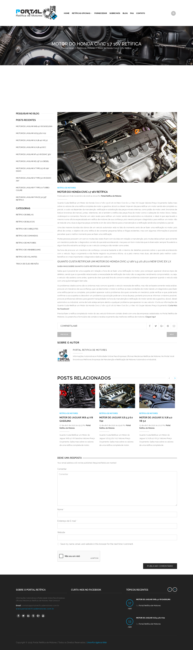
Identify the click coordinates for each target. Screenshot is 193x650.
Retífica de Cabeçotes (27, 229)
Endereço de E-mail (67, 521)
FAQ (132, 13)
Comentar (62, 469)
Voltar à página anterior (165, 45)
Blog (125, 13)
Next (172, 334)
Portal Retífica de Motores (111, 196)
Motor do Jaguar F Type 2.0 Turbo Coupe (32, 189)
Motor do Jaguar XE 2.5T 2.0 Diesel (32, 161)
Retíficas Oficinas (81, 13)
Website (61, 532)
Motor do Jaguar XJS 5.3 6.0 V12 (31, 133)
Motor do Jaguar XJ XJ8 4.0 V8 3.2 (32, 140)
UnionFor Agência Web (97, 642)
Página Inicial (68, 48)
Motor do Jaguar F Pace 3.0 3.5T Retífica (31, 198)
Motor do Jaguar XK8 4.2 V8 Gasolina (34, 126)
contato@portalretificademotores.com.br (40, 606)
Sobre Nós (114, 13)
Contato (140, 13)
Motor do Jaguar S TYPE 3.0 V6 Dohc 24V (33, 179)
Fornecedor (100, 13)
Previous (64, 334)
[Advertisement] (96, 86)
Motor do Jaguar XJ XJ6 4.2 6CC (31, 147)
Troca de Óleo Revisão (27, 264)
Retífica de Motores (86, 48)
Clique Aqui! (150, 317)
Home (66, 13)
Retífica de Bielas (24, 215)
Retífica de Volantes (26, 257)
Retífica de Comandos (27, 236)
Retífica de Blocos (25, 222)
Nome (60, 509)
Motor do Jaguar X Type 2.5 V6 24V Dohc (32, 169)
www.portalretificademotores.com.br (35, 609)
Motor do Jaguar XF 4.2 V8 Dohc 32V (33, 154)
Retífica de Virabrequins (28, 250)
